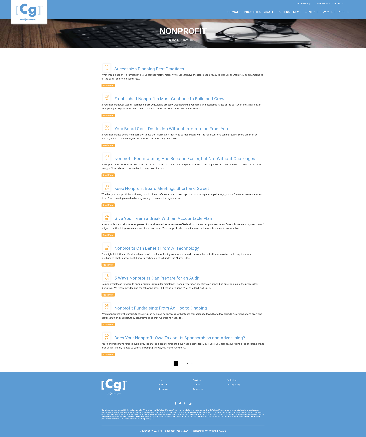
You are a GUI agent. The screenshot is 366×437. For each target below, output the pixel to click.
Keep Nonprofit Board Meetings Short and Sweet (161, 188)
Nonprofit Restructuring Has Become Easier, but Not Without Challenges (184, 158)
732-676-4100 (337, 3)
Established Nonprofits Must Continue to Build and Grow (169, 98)
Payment (328, 12)
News (297, 12)
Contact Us (198, 389)
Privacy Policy (233, 384)
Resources (163, 389)
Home (175, 39)
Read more (108, 85)
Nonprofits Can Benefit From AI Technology (156, 248)
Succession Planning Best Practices (149, 68)
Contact (311, 12)
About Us (163, 384)
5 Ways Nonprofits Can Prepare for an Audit (157, 278)
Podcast (344, 12)
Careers (283, 12)
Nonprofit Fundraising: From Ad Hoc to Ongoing (160, 308)
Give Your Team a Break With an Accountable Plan (163, 218)
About (268, 12)
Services (234, 12)
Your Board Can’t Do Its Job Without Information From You (171, 128)
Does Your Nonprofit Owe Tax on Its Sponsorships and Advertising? (179, 337)
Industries (252, 12)
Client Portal (301, 3)
